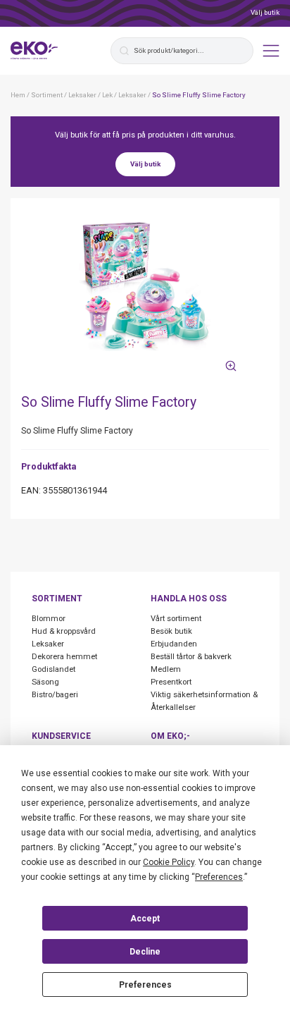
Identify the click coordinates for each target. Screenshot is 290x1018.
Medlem (166, 669)
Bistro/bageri (55, 694)
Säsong (45, 682)
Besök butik (171, 631)
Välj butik (265, 12)
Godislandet (53, 669)
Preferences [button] (219, 877)
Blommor (48, 618)
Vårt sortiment (176, 618)
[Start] (34, 51)
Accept (145, 919)
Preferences (145, 985)
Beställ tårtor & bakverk (191, 656)
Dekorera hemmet (64, 656)
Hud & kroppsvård (64, 631)
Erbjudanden (174, 644)
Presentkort (171, 682)
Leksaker (48, 644)
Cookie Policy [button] (168, 862)
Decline (145, 952)
